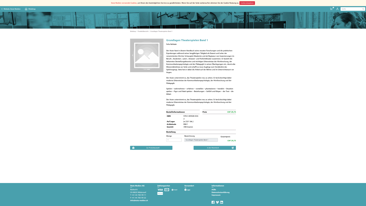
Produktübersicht (143, 31)
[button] (132, 55)
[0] (331, 9)
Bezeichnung (189, 136)
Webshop (31, 9)
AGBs (214, 189)
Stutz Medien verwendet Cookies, (124, 3)
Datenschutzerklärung (221, 192)
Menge (169, 136)
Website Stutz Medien (12, 9)
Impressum (216, 195)
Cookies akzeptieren (247, 3)
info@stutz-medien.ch (139, 200)
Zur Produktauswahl (153, 148)
